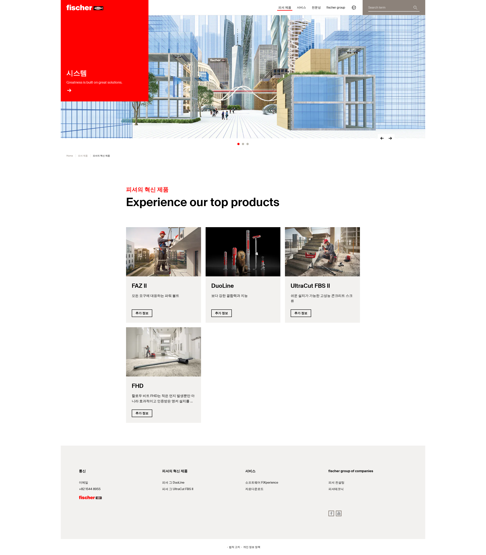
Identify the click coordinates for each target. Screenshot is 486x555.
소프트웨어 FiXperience (261, 483)
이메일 (83, 483)
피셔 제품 (83, 155)
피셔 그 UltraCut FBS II (177, 489)
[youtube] (339, 513)
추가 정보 (142, 313)
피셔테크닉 (336, 489)
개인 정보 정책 (251, 547)
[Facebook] (331, 513)
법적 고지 (234, 547)
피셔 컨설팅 (336, 483)
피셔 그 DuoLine (173, 483)
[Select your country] (354, 7)
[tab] (238, 144)
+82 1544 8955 (90, 489)
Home (69, 155)
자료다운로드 (254, 489)
